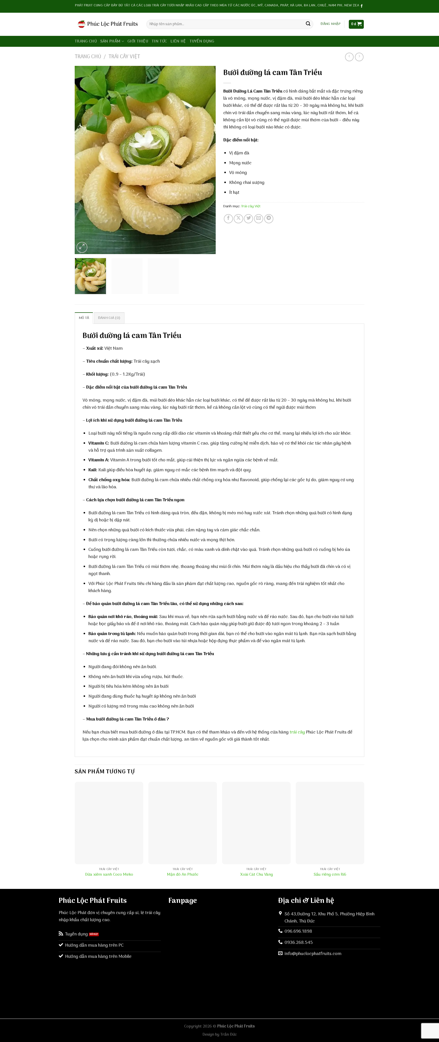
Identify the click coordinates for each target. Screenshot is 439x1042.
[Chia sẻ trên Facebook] (228, 218)
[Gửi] (308, 24)
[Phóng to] (81, 247)
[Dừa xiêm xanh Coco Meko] (109, 823)
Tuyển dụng (202, 41)
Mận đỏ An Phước (182, 874)
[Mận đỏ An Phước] (182, 823)
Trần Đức (228, 1034)
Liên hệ (178, 41)
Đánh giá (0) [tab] (109, 318)
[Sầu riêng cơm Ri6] (330, 823)
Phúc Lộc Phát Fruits (236, 1026)
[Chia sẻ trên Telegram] (268, 218)
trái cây (297, 732)
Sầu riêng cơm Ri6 (330, 874)
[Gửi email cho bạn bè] (258, 218)
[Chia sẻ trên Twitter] (248, 218)
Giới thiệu (138, 41)
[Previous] (83, 160)
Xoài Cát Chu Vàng (256, 874)
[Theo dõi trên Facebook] (361, 6)
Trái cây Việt (124, 57)
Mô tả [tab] (84, 318)
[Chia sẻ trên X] (238, 218)
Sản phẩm (110, 41)
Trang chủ (86, 41)
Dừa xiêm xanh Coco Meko (109, 874)
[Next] (206, 160)
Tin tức (159, 41)
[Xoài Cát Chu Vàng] (256, 823)
